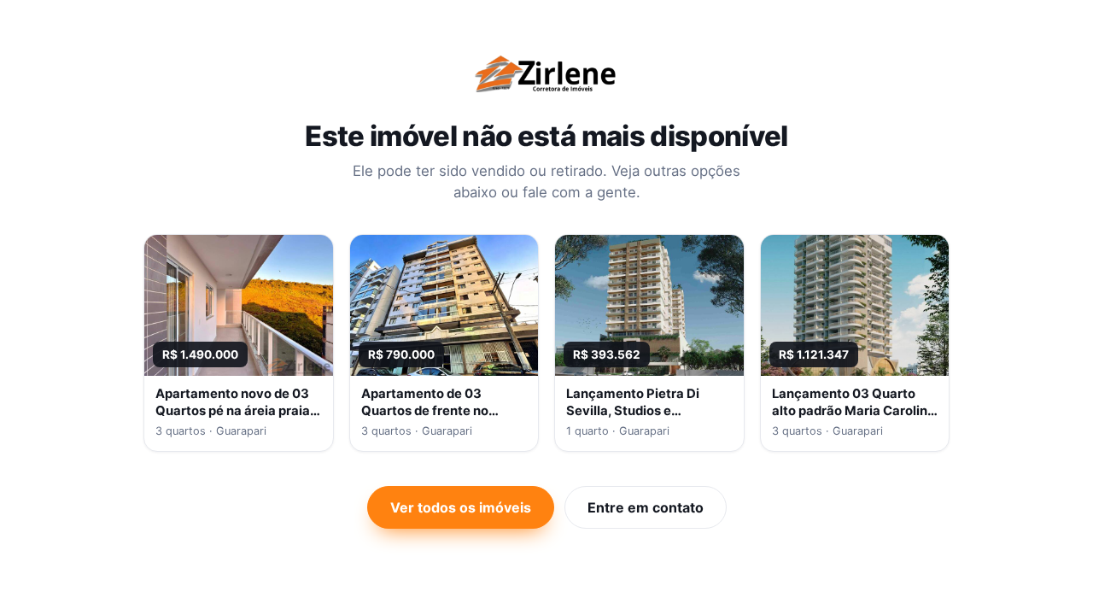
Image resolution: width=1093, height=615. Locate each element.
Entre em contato (645, 507)
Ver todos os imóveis (460, 507)
